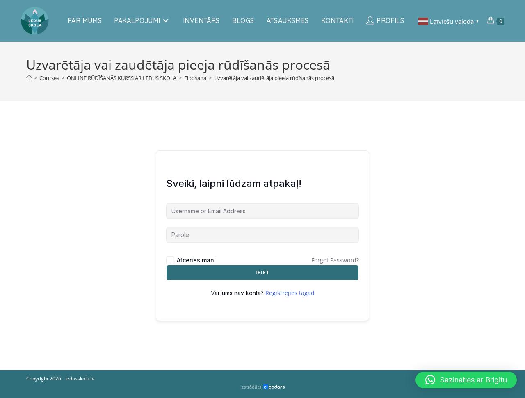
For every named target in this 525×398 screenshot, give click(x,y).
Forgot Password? (335, 260)
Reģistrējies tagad (290, 293)
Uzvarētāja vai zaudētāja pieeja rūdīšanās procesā (274, 78)
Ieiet (263, 272)
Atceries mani (196, 260)
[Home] (29, 78)
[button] (466, 380)
